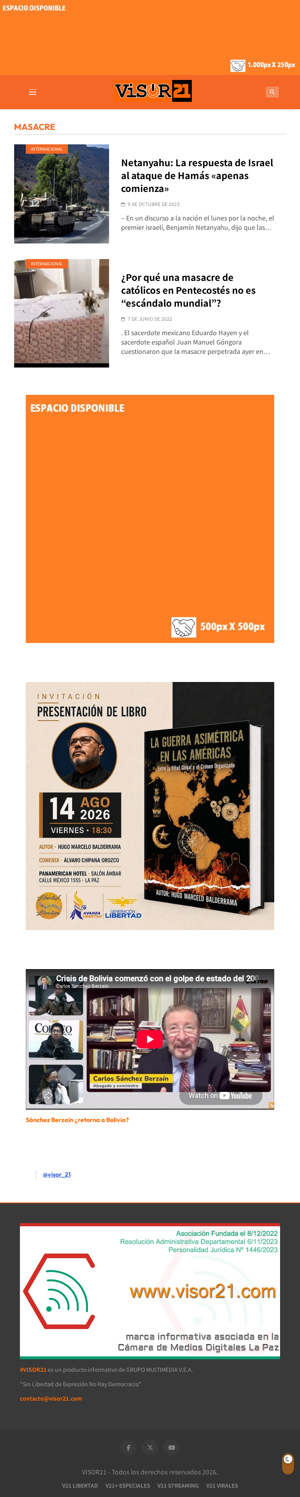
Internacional (47, 149)
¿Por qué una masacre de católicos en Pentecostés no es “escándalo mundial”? (188, 289)
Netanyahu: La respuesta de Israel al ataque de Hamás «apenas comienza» (197, 175)
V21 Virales (222, 1485)
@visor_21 (57, 1174)
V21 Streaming (178, 1485)
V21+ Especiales (127, 1485)
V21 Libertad (80, 1485)
